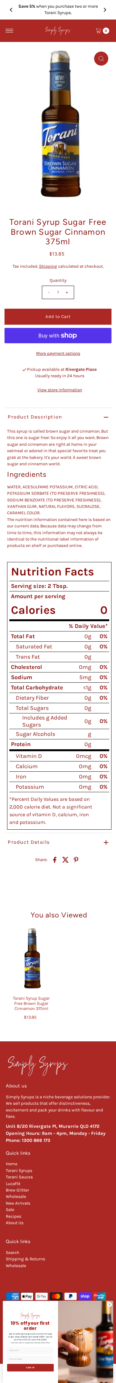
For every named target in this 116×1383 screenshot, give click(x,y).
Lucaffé (13, 1183)
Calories (33, 610)
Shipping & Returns (25, 1259)
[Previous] (11, 9)
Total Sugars (32, 708)
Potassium (30, 786)
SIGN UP (30, 1367)
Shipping (48, 266)
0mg (85, 667)
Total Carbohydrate (37, 687)
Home (11, 1163)
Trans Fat (28, 656)
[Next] (104, 9)
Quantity (58, 280)
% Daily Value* (88, 626)
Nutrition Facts (52, 571)
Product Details (29, 842)
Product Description (35, 417)
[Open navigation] (10, 31)
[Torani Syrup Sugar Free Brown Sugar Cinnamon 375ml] (31, 960)
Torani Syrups (19, 1170)
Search (12, 1252)
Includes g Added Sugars (44, 721)
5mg (85, 677)
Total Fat (23, 636)
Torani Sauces (19, 1177)
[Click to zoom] (101, 59)
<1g (87, 687)
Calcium (27, 766)
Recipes (13, 1216)
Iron (21, 776)
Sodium (21, 677)
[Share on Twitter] (65, 860)
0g (87, 636)
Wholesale (16, 1196)
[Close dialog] (109, 1304)
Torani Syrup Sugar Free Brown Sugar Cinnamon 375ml (31, 1003)
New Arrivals (18, 1203)
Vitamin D (29, 756)
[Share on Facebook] (55, 860)
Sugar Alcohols (35, 733)
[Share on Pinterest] (76, 860)
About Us (15, 1222)
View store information (59, 389)
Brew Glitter (17, 1190)
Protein (21, 744)
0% (104, 636)
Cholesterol (26, 667)
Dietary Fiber (32, 697)
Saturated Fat (34, 646)
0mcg (83, 756)
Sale (10, 1209)
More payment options (58, 353)
